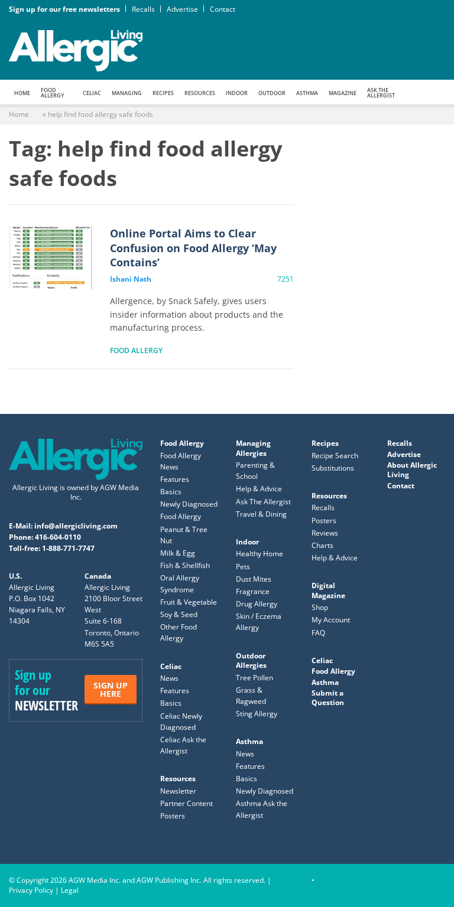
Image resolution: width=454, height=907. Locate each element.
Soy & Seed (178, 614)
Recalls (143, 9)
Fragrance (253, 591)
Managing (127, 93)
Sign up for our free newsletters (64, 9)
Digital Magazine (328, 590)
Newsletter (178, 791)
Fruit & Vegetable (188, 602)
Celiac (92, 93)
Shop (320, 607)
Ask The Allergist (263, 502)
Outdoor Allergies (251, 660)
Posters (172, 816)
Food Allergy (52, 92)
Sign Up (110, 689)
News (169, 678)
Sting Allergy (256, 714)
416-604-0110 (58, 537)
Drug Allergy (256, 604)
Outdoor (272, 93)
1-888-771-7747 (68, 548)
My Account (331, 620)
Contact (222, 9)
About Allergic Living (412, 469)
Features (174, 479)
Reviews (325, 533)
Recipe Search (335, 456)
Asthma (307, 93)
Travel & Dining (261, 514)
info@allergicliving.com (76, 526)
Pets (243, 567)
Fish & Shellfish (185, 565)
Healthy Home (259, 554)
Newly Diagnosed (189, 504)
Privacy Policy (31, 890)
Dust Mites (253, 579)
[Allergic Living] (75, 49)
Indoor (237, 93)
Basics (170, 492)
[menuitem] (22, 92)
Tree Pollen (254, 678)
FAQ (318, 633)
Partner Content (186, 803)
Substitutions (333, 468)
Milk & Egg (177, 553)
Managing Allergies (253, 448)
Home (22, 93)
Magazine (342, 93)
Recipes (163, 93)
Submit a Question (328, 697)
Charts (322, 545)
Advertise (182, 9)
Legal (70, 890)
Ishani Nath (130, 279)
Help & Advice (259, 489)
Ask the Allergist (381, 92)
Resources (199, 93)
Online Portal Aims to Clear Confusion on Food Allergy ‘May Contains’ (50, 257)
